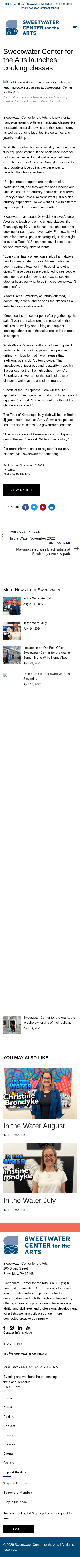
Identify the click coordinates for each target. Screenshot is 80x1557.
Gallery (8, 1462)
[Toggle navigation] (65, 27)
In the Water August (37, 598)
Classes (9, 1444)
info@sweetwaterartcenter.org (40, 8)
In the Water (14, 1135)
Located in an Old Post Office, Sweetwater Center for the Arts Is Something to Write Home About (46, 652)
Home (7, 1398)
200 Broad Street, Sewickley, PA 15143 (28, 4)
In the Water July (35, 623)
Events (8, 1453)
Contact (9, 1426)
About (7, 1407)
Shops (8, 1435)
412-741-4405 (64, 4)
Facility (8, 1416)
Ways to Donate (15, 1483)
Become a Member (17, 1492)
